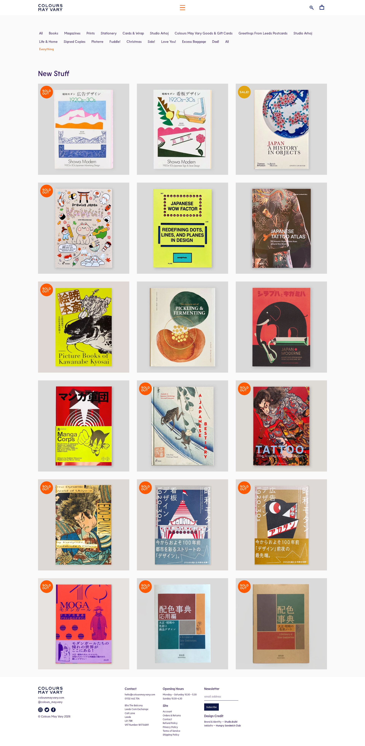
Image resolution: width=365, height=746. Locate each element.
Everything (46, 49)
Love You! (168, 41)
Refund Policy (170, 723)
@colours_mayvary (50, 702)
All (41, 33)
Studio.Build (231, 721)
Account (167, 711)
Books (53, 33)
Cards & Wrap (133, 33)
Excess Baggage (194, 41)
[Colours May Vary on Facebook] (54, 711)
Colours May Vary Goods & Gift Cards (203, 33)
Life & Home (48, 41)
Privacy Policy (170, 727)
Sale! (151, 41)
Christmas (134, 41)
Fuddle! (115, 41)
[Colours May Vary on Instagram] (41, 711)
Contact (167, 719)
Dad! (215, 41)
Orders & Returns (172, 715)
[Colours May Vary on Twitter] (47, 711)
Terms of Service (171, 730)
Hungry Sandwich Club (228, 725)
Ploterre (97, 41)
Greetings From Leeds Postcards (263, 33)
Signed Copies (74, 41)
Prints (90, 33)
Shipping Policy (171, 734)
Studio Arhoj (159, 33)
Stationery (109, 33)
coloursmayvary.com (51, 697)
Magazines (72, 33)
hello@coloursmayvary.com (140, 694)
